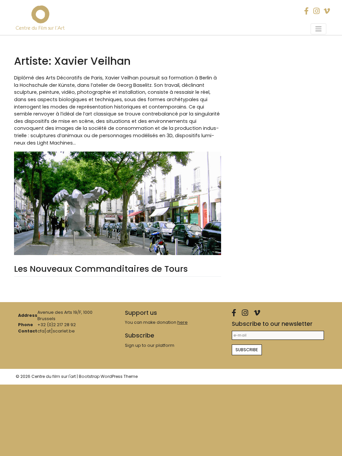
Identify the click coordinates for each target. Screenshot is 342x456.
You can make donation (156, 322)
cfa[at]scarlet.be (56, 331)
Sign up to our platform (149, 345)
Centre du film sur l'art (53, 376)
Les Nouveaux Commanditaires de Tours (101, 269)
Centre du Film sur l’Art (40, 28)
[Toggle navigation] (318, 28)
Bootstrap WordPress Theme (108, 376)
